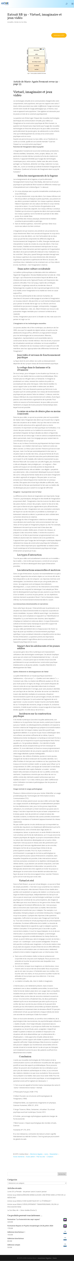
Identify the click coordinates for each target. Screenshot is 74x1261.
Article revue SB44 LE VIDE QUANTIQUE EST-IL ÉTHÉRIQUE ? (29, 1201)
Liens (46, 1154)
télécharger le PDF (59, 35)
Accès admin (30, 1157)
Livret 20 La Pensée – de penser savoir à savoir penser (27, 1191)
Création (50, 1157)
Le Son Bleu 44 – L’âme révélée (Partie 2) (22, 1210)
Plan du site (41, 1157)
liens (55, 1258)
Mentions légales (36, 1154)
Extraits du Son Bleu (20, 22)
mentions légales (44, 1258)
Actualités (10, 22)
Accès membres (18, 1157)
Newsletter (54, 1154)
